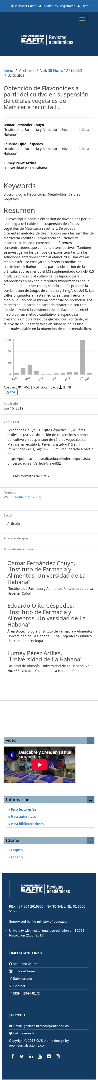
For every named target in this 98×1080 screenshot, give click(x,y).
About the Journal (26, 964)
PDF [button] (12, 392)
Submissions (22, 978)
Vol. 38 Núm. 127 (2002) (61, 70)
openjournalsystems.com (28, 1045)
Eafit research (23, 1033)
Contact (19, 986)
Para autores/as (23, 816)
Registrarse (67, 6)
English (16, 850)
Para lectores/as (23, 809)
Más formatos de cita (30, 476)
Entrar (85, 6)
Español (47, 6)
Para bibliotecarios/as (27, 823)
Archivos (26, 70)
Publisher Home (25, 6)
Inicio (8, 70)
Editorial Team (24, 971)
